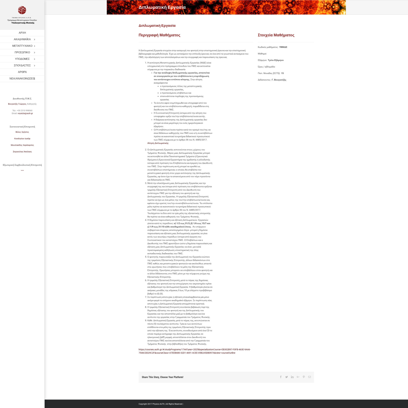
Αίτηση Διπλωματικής (158, 143)
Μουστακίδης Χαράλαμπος (22, 145)
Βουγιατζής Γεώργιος (17, 104)
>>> (22, 170)
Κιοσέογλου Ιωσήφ (22, 138)
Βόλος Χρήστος (22, 132)
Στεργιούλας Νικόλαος (22, 152)
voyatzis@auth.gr (25, 113)
